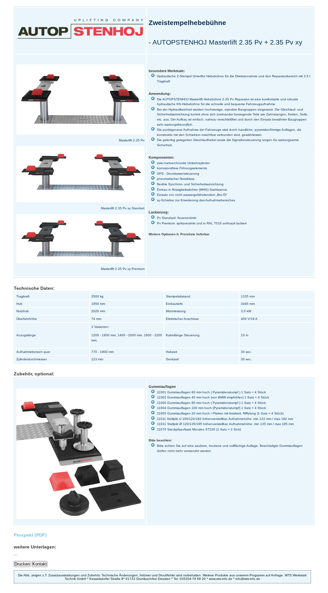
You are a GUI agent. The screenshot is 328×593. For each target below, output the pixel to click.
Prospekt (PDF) (30, 535)
